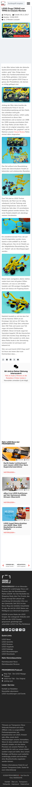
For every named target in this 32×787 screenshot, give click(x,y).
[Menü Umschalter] (28, 3)
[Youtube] (10, 629)
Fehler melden (20, 378)
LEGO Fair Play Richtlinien (20, 624)
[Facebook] (13, 629)
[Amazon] (20, 629)
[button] (3, 359)
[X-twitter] (17, 629)
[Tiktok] (6, 629)
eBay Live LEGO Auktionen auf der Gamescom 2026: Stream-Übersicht (15, 495)
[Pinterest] (23, 629)
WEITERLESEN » (9, 472)
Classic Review (19, 132)
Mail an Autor (10, 376)
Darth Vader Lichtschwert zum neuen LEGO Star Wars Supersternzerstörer (16, 465)
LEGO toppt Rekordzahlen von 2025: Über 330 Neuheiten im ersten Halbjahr (15, 526)
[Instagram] (3, 629)
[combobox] (16, 3)
